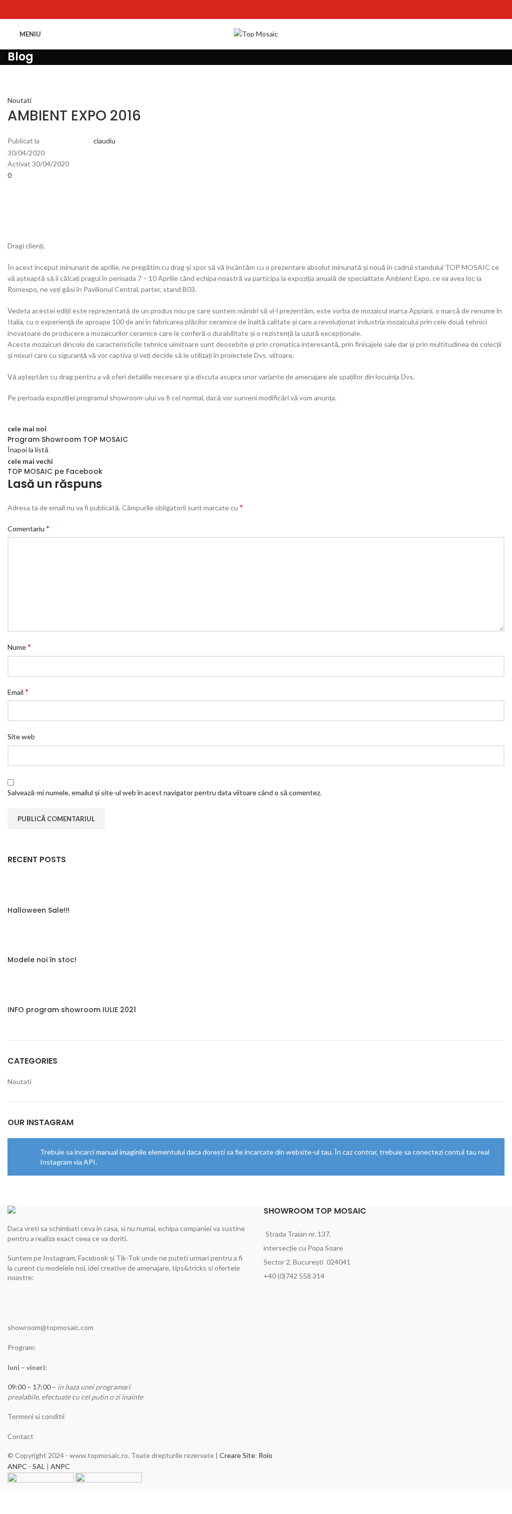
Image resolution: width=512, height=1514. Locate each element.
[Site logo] (256, 33)
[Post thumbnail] (26, 889)
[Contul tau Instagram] (256, 9)
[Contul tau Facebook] (243, 9)
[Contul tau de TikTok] (268, 9)
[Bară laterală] (12, 1501)
